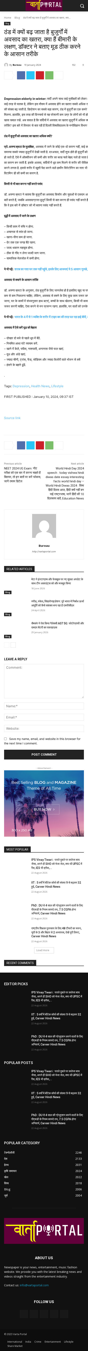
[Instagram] (54, 1314)
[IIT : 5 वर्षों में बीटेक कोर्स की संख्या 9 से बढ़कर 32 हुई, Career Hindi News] (16, 889)
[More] (59, 75)
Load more (42, 950)
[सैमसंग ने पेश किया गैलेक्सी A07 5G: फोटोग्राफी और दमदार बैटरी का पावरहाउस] (16, 630)
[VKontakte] (64, 1314)
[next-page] (13, 645)
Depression (21, 386)
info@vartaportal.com (34, 1285)
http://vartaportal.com (44, 551)
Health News (40, 386)
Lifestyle (57, 386)
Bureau (17, 64)
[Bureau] (6, 65)
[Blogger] (24, 1314)
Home (7, 17)
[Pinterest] (40, 75)
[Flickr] (44, 1314)
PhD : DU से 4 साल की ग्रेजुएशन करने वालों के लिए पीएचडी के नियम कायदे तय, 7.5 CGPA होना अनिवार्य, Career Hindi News (57, 909)
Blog (17, 17)
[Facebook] (21, 75)
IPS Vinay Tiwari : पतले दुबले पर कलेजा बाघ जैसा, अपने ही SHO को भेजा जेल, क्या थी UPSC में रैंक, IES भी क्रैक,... (56, 863)
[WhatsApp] (49, 75)
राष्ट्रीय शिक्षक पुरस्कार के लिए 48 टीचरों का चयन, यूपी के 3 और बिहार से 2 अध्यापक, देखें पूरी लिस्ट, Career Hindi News (56, 932)
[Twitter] (30, 75)
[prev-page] (6, 645)
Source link (12, 418)
